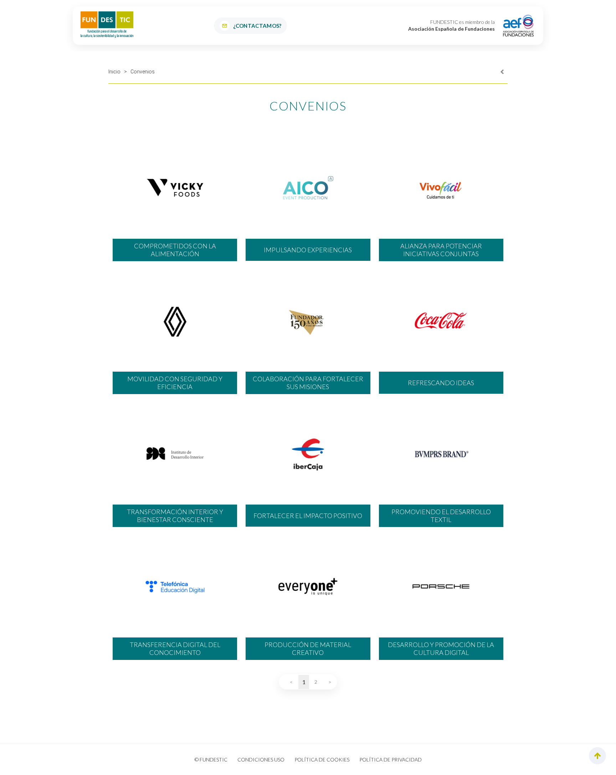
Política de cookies (321, 759)
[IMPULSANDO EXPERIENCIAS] (308, 188)
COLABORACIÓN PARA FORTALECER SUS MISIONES (308, 383)
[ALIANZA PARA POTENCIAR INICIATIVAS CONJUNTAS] (441, 188)
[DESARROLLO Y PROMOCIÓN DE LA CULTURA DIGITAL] (441, 586)
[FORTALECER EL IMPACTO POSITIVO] (308, 454)
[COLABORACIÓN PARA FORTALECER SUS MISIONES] (308, 321)
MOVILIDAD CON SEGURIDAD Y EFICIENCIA (174, 383)
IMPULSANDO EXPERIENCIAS (308, 250)
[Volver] (502, 71)
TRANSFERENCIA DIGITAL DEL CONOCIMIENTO (175, 649)
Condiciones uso (260, 759)
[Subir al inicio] (597, 756)
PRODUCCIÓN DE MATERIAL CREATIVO (308, 649)
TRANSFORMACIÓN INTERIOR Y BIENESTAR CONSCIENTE (175, 516)
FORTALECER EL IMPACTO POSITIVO (307, 516)
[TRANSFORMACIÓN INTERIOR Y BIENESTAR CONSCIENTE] (175, 454)
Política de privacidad (390, 759)
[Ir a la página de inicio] (107, 24)
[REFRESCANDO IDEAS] (441, 321)
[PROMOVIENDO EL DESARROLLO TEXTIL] (441, 454)
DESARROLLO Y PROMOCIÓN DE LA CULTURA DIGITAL (441, 649)
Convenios (142, 71)
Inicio (114, 71)
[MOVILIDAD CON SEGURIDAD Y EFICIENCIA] (175, 321)
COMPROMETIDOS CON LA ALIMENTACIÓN (175, 250)
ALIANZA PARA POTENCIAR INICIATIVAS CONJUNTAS (441, 250)
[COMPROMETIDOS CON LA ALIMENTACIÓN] (175, 188)
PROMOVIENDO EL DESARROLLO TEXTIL (441, 516)
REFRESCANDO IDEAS (441, 383)
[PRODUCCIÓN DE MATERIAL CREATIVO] (308, 586)
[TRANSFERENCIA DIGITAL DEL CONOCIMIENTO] (175, 586)
